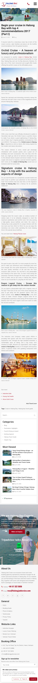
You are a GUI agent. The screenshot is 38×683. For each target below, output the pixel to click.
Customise (16, 679)
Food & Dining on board (11, 431)
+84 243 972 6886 (8, 648)
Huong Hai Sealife (8, 396)
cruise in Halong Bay (25, 57)
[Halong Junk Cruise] (9, 4)
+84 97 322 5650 (15, 586)
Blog (15, 37)
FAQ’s (4, 605)
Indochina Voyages (8, 628)
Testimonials (6, 614)
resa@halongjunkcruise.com (18, 590)
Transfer (5, 620)
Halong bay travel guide (25, 409)
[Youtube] (17, 595)
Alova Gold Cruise (8, 399)
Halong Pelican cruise (19, 234)
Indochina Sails (7, 393)
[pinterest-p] (22, 595)
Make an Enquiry (16, 532)
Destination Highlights (10, 428)
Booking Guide (7, 608)
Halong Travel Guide (10, 437)
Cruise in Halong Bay (11, 409)
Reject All (24, 679)
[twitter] (8, 595)
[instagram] (12, 595)
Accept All (33, 679)
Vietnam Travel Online (9, 637)
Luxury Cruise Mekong (9, 631)
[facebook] (3, 595)
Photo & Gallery (7, 611)
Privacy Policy (7, 617)
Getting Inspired (9, 434)
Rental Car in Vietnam (9, 634)
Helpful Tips (7, 440)
